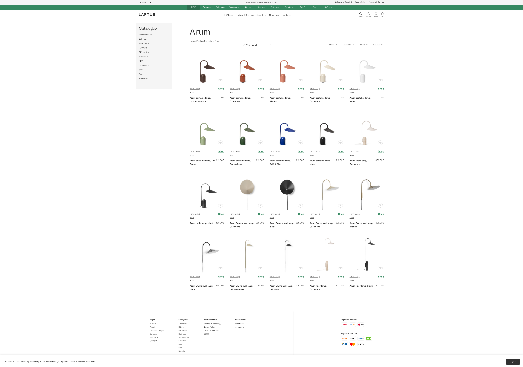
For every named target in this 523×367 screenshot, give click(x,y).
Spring (142, 74)
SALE (302, 7)
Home (192, 41)
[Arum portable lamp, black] (327, 129)
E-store (153, 324)
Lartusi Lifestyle (244, 14)
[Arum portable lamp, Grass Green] (247, 129)
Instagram (239, 327)
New (180, 344)
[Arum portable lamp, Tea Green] (207, 129)
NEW (193, 7)
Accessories (234, 7)
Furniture (289, 7)
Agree (513, 361)
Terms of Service (376, 2)
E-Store (228, 14)
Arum (192, 92)
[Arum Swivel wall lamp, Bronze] (367, 192)
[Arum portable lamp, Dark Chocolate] (207, 66)
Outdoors (207, 7)
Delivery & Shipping (343, 2)
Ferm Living (195, 88)
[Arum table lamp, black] (207, 192)
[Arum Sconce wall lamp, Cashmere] (247, 192)
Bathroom (275, 7)
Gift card (143, 52)
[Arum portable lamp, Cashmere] (327, 66)
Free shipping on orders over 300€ (261, 2)
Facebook (239, 324)
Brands (316, 7)
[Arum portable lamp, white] (367, 66)
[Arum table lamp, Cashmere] (367, 129)
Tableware (220, 7)
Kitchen (248, 7)
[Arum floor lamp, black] (367, 254)
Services (274, 14)
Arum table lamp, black (201, 223)
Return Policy (360, 2)
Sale (180, 348)
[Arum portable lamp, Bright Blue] (287, 129)
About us (261, 14)
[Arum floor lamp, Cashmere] (327, 254)
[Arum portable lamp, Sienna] (287, 66)
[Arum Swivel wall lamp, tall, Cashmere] (247, 254)
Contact (286, 14)
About (152, 327)
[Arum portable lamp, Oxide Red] (247, 66)
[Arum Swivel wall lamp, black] (207, 254)
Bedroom (261, 7)
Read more (90, 361)
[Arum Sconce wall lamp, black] (287, 192)
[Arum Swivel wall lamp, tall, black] (287, 254)
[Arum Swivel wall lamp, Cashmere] (327, 192)
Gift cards (329, 7)
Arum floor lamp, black (361, 285)
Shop (221, 88)
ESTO (206, 334)
